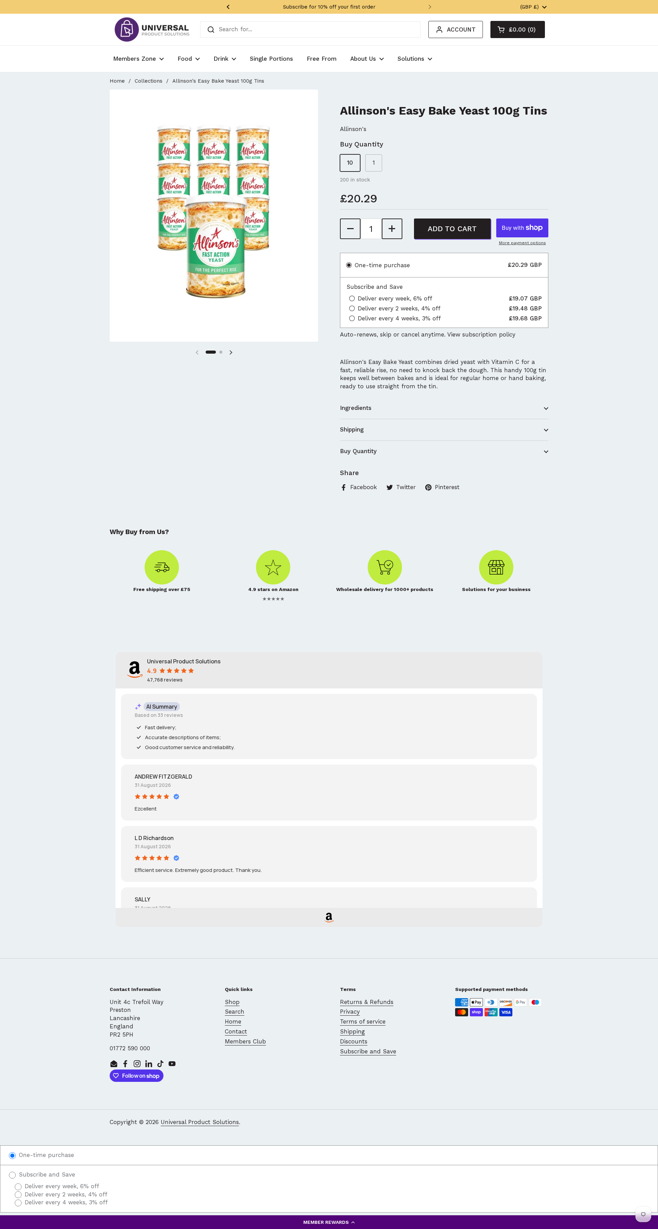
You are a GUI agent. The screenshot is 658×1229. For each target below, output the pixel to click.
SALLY (142, 899)
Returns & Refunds (366, 1001)
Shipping (352, 1031)
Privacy (350, 1011)
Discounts (353, 1041)
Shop (232, 1001)
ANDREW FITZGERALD (163, 776)
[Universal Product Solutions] (152, 29)
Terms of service (363, 1021)
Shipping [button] (352, 429)
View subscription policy (481, 334)
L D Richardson (154, 838)
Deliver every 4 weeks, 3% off (65, 1202)
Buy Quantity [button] (358, 451)
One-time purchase (45, 1154)
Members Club (245, 1041)
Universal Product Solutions (200, 1122)
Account (461, 29)
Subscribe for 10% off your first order (329, 7)
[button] (329, 1222)
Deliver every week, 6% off (61, 1186)
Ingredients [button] (355, 407)
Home (117, 81)
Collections (148, 81)
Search (234, 1011)
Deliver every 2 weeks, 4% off (65, 1194)
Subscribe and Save (368, 1051)
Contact (236, 1031)
